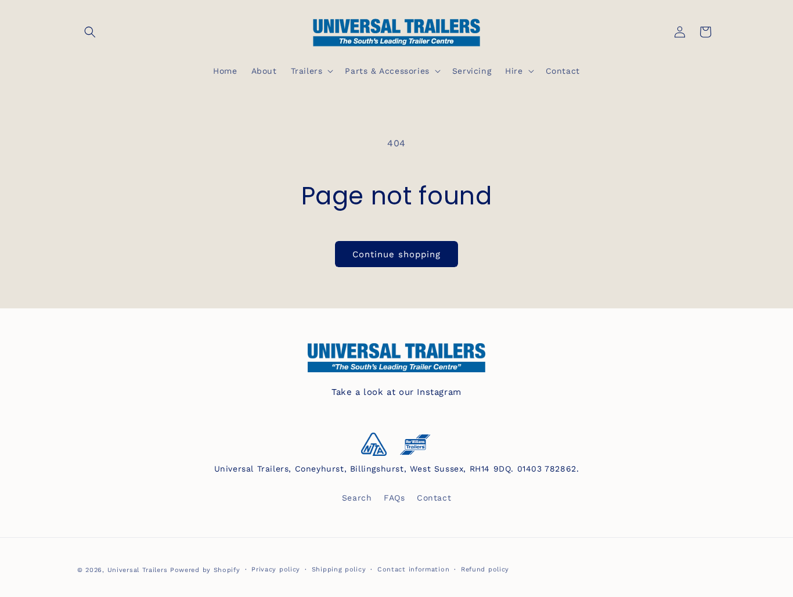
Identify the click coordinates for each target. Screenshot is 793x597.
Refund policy (485, 569)
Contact (434, 497)
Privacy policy (275, 569)
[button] (90, 32)
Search (357, 497)
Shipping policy (339, 569)
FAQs (394, 497)
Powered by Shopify (205, 570)
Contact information (413, 569)
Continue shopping (396, 254)
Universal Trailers (137, 570)
